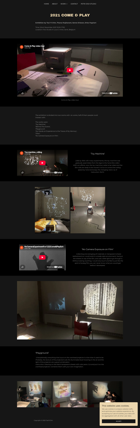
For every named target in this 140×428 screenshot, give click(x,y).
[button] (64, 4)
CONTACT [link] (74, 4)
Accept (118, 421)
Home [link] (46, 4)
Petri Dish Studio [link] (88, 4)
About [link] (55, 4)
